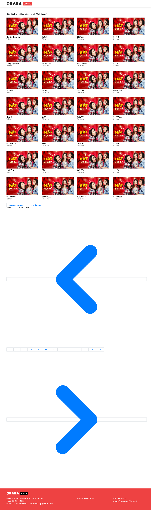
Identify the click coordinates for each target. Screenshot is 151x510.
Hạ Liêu (9, 117)
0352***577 (81, 117)
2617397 (116, 64)
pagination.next (36, 205)
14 (78, 349)
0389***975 (81, 197)
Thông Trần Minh (12, 64)
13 (70, 349)
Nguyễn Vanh (117, 90)
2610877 (80, 90)
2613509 (45, 90)
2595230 (80, 144)
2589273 (116, 170)
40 (93, 349)
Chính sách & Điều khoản (85, 498)
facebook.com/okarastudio (128, 501)
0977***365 (117, 117)
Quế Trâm (80, 170)
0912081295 (46, 64)
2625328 (45, 37)
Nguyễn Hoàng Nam (13, 37)
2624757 (80, 37)
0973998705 (11, 144)
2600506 (45, 117)
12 (62, 349)
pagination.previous (16, 205)
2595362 (45, 144)
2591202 (45, 170)
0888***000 (46, 197)
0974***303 (11, 197)
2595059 (116, 144)
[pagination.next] (76, 420)
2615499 (9, 90)
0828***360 (117, 197)
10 (46, 349)
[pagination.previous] (76, 279)
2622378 (116, 37)
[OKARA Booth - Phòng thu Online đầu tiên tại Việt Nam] (19, 4)
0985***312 (11, 170)
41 (100, 349)
